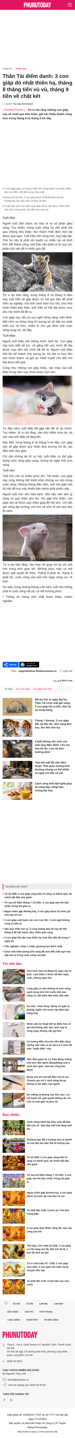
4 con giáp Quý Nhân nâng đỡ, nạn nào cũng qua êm (49, 1230)
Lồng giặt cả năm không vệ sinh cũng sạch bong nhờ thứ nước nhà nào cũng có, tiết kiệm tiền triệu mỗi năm (48, 992)
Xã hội (16, 1304)
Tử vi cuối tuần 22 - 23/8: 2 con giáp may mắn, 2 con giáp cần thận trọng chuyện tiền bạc (47, 1267)
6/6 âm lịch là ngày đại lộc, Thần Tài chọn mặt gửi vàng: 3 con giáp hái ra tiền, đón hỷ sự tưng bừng (53, 705)
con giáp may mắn (42, 689)
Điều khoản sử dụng (27, 1431)
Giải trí (29, 1312)
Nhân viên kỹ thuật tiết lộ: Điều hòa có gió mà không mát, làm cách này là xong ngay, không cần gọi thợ (49, 1027)
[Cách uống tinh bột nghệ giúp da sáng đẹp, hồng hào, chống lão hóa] (17, 791)
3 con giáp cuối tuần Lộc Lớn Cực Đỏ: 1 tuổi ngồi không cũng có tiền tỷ (37, 922)
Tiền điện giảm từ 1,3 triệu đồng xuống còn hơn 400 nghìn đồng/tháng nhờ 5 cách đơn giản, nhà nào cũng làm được (49, 1064)
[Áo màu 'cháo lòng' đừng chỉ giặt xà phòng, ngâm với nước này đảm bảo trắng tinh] (14, 1011)
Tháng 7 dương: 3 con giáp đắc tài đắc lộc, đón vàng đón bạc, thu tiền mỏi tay (53, 724)
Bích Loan (67, 680)
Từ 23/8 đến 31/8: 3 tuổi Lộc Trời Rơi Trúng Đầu (48, 1212)
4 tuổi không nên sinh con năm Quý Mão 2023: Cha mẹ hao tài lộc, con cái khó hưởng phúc (52, 747)
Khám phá (21, 68)
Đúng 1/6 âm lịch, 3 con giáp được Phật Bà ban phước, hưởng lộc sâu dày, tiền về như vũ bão (34, 199)
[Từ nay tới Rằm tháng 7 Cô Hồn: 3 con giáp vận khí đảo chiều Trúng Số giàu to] (14, 1180)
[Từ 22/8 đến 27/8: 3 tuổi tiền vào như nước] (14, 1286)
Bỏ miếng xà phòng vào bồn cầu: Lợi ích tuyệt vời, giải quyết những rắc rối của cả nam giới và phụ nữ (48, 1098)
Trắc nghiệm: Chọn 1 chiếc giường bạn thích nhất (33, 946)
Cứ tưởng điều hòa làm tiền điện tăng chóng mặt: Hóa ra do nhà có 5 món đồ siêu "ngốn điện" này (49, 1045)
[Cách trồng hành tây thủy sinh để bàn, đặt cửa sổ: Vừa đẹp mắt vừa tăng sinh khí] (14, 1127)
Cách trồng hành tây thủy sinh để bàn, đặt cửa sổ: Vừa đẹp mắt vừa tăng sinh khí (49, 1125)
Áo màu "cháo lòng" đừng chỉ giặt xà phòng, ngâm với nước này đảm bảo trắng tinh (48, 1010)
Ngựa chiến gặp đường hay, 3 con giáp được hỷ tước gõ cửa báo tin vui (37, 913)
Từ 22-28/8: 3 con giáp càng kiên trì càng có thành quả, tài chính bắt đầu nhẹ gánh (38, 895)
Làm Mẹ (43, 1304)
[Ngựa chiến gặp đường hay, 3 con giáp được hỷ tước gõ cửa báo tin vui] (14, 1198)
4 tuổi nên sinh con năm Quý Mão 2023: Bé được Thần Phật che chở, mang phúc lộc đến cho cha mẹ (37, 208)
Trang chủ (7, 68)
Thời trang (45, 1312)
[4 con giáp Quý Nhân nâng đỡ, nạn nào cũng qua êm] (14, 1233)
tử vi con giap (23, 689)
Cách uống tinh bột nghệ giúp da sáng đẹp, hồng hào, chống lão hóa (53, 787)
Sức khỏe (13, 1312)
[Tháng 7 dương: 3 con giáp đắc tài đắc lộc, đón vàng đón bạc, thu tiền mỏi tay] (17, 728)
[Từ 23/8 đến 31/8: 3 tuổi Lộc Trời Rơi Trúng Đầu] (14, 1216)
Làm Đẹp (58, 1304)
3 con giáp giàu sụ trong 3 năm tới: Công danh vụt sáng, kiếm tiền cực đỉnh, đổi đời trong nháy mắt (37, 190)
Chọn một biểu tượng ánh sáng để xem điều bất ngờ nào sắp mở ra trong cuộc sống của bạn (37, 953)
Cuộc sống (13, 1320)
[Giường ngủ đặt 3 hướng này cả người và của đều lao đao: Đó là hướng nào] (14, 1145)
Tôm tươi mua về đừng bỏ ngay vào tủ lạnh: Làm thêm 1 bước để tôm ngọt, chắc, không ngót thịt (49, 974)
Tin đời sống (51, 1320)
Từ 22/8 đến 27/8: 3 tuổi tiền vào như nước (48, 1283)
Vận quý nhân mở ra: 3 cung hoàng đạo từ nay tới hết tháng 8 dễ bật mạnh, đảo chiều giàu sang (35, 930)
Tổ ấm (29, 1304)
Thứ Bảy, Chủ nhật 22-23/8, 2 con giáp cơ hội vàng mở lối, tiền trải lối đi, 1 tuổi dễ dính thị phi (49, 1249)
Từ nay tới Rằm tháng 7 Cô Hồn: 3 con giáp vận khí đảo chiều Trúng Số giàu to (36, 904)
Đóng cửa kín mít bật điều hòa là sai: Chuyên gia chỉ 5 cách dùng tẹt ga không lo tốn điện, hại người (48, 1080)
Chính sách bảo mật (48, 1431)
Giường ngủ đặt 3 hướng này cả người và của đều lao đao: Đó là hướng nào (49, 1141)
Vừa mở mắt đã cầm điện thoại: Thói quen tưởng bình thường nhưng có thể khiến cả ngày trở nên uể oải (52, 768)
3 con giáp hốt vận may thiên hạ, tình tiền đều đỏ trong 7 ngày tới (37, 939)
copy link (67, 671)
